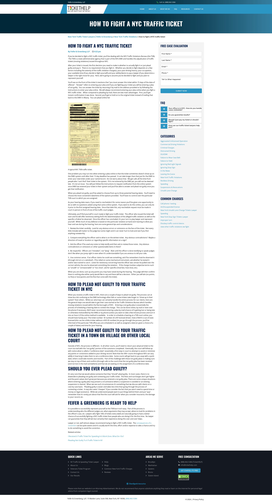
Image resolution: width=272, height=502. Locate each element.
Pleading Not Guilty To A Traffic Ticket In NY (85, 440)
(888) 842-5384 (131, 498)
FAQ (175, 9)
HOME (142, 9)
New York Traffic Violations (125, 37)
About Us (152, 9)
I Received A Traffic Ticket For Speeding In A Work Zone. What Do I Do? (96, 436)
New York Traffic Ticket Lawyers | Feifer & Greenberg (90, 37)
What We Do (165, 9)
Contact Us (198, 9)
